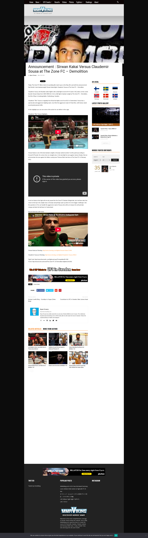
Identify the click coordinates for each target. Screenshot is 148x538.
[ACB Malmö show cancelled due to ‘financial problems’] (37, 339)
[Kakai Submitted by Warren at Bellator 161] (78, 339)
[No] (146, 535)
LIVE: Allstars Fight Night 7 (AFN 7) (103, 124)
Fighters (79, 2)
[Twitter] (54, 320)
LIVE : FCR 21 (63, 502)
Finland (97, 92)
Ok (116, 535)
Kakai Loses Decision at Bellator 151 (58, 365)
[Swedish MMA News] (97, 88)
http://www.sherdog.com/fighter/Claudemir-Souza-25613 (60, 255)
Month (96, 156)
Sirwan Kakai (36, 284)
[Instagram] (47, 320)
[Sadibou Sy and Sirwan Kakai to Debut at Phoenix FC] (58, 339)
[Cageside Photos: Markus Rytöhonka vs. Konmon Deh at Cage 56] (95, 137)
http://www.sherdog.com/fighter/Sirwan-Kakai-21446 (57, 250)
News (37, 2)
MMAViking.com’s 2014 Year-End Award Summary (74, 486)
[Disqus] (58, 397)
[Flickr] (44, 320)
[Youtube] (57, 320)
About (96, 2)
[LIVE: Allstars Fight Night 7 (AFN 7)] (106, 116)
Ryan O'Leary (33, 75)
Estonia (115, 92)
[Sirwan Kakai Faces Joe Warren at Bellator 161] (37, 357)
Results (57, 2)
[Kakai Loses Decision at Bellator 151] (58, 357)
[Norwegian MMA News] (97, 96)
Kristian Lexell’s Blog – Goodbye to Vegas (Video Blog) (42, 300)
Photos (71, 2)
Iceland (115, 99)
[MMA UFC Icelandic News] (115, 96)
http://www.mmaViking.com (45, 311)
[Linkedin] (50, 320)
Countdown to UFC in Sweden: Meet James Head (74, 299)
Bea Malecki (112, 166)
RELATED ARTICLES (34, 329)
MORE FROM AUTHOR (50, 329)
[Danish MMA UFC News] (106, 96)
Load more (105, 143)
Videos (64, 2)
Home (31, 2)
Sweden (106, 92)
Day (104, 156)
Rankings (89, 2)
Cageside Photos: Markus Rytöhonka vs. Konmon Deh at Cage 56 (109, 136)
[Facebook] (41, 320)
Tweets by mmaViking (34, 486)
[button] (118, 2)
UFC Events (47, 2)
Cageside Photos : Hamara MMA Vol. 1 (109, 128)
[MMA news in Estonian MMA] (115, 88)
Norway (96, 99)
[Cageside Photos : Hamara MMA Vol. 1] (95, 130)
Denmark (105, 99)
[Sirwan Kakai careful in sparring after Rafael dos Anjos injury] (78, 357)
